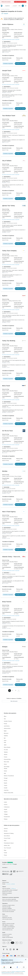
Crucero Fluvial (7, 838)
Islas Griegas (6, 766)
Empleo (8, 883)
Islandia (5, 768)
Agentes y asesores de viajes (8, 923)
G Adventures (7, 806)
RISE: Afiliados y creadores (7, 925)
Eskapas (5, 819)
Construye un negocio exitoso (8, 905)
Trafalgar (6, 814)
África (5, 716)
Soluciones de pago (6, 906)
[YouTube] (17, 949)
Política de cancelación (7, 893)
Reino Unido (6, 761)
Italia (5, 773)
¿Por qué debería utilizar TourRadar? (10, 890)
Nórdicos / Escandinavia (9, 775)
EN (4, 942)
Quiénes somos (5, 882)
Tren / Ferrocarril (7, 847)
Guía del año (5, 915)
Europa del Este (7, 759)
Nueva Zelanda (7, 747)
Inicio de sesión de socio (7, 929)
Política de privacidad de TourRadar (8, 972)
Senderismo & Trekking (8, 833)
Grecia (5, 764)
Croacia (5, 756)
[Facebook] (3, 949)
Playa (5, 850)
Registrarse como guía (7, 917)
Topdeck (5, 811)
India (5, 742)
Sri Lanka (6, 749)
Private (5, 855)
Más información (14, 701)
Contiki (5, 802)
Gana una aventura (9, 888)
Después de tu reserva (7, 891)
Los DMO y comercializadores (8, 926)
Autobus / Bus (7, 845)
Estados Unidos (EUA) (8, 792)
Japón (5, 744)
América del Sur (7, 728)
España (5, 783)
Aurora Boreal (7, 835)
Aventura (6, 828)
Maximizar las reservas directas (8, 909)
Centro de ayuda (5, 935)
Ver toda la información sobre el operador (10, 39)
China (5, 740)
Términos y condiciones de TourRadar (18, 971)
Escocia (5, 780)
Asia (5, 718)
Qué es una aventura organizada (9, 899)
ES (12, 942)
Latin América (7, 726)
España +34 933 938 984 (7, 937)
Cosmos (5, 804)
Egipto (5, 730)
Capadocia (3, 9)
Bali (4, 738)
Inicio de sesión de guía (7, 919)
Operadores (7, 9)
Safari (5, 840)
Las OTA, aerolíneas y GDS (8, 928)
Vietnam (5, 754)
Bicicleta (5, 830)
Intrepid (5, 809)
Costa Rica (6, 790)
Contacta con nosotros (7, 934)
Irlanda (5, 770)
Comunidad (4, 894)
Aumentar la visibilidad (7, 908)
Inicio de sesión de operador (8, 911)
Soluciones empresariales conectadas (10, 900)
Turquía (5, 785)
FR (16, 942)
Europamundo (7, 816)
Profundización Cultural (8, 843)
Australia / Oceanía (8, 721)
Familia (5, 852)
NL (20, 942)
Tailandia (6, 752)
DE (8, 942)
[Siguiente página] (18, 690)
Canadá (5, 787)
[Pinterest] (14, 949)
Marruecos (6, 733)
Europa (5, 723)
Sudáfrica (6, 735)
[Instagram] (10, 949)
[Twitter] (7, 949)
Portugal (5, 778)
